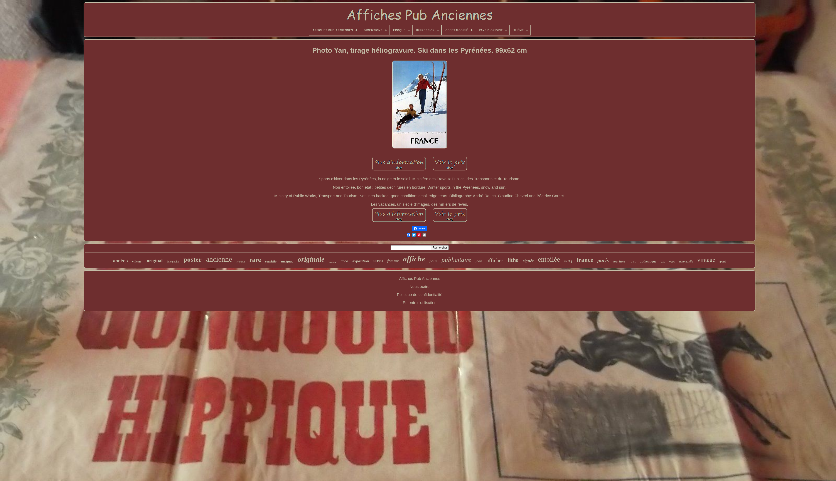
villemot (137, 261)
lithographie (173, 261)
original (155, 260)
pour (433, 261)
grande (332, 262)
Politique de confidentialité (419, 295)
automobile (686, 261)
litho (513, 260)
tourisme (619, 261)
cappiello (270, 261)
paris (603, 260)
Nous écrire (420, 286)
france (585, 259)
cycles (632, 262)
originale (311, 259)
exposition (360, 261)
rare (255, 259)
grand (723, 261)
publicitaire (456, 259)
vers (672, 261)
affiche (414, 259)
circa (378, 260)
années (120, 260)
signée (528, 261)
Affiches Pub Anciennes (419, 278)
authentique (648, 261)
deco (344, 261)
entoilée (549, 259)
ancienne (219, 259)
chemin (240, 261)
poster (193, 259)
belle (663, 262)
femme (393, 261)
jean (478, 261)
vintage (706, 260)
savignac (287, 261)
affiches (495, 260)
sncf (568, 260)
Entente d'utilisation (420, 303)
